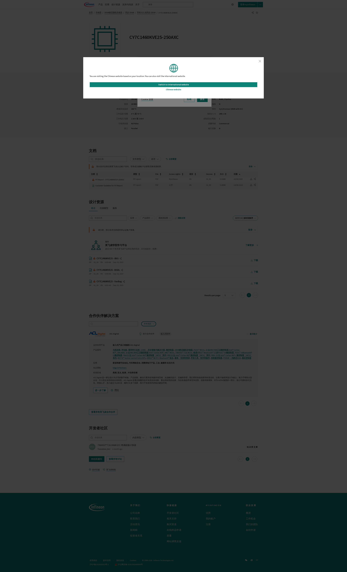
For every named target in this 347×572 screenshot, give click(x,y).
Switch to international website (173, 84)
